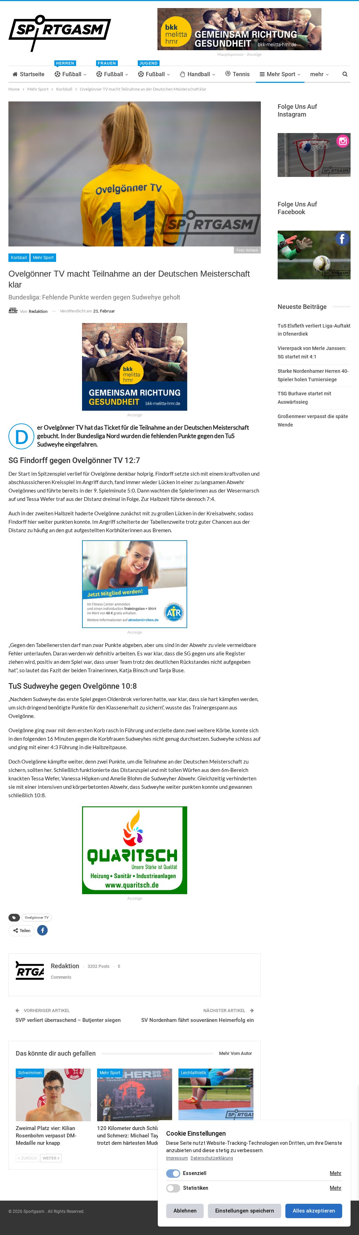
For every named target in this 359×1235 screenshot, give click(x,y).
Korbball (19, 257)
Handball (199, 74)
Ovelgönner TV (36, 917)
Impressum (177, 1158)
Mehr (335, 1173)
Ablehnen (185, 1211)
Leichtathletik (193, 1072)
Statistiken (195, 1188)
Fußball (68, 72)
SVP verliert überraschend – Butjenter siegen (68, 1020)
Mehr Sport (281, 74)
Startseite (32, 74)
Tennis (241, 74)
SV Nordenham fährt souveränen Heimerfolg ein (197, 1020)
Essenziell (194, 1173)
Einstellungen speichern (244, 1211)
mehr (317, 74)
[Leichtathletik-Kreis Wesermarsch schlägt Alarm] (215, 1095)
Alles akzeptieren (314, 1211)
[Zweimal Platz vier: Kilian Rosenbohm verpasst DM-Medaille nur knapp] (53, 1095)
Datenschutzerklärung (212, 1158)
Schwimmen (30, 1072)
